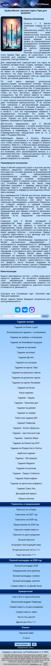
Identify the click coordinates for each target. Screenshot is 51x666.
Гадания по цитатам (26, 468)
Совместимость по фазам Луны (26, 586)
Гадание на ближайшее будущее (26, 342)
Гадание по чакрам (26, 413)
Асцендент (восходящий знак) (26, 545)
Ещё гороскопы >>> (26, 555)
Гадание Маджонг (26, 463)
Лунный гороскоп (26, 540)
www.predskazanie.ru (11, 301)
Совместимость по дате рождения (26, 607)
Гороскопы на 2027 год (26, 514)
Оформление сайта (25, 648)
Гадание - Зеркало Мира (26, 438)
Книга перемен (26, 393)
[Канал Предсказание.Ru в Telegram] (18, 312)
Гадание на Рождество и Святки (26, 448)
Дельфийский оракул (26, 493)
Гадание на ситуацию (26, 362)
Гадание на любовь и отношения (26, 337)
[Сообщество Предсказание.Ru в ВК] (25, 312)
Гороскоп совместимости (26, 530)
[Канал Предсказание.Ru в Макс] (32, 312)
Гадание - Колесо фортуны (26, 428)
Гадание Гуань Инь (26, 488)
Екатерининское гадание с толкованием (26, 332)
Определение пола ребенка (26, 571)
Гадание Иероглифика (26, 478)
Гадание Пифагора (26, 423)
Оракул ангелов (26, 498)
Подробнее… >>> (35, 664)
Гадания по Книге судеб (26, 327)
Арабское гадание (26, 453)
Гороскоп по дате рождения (26, 535)
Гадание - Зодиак (26, 398)
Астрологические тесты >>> (26, 550)
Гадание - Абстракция (26, 458)
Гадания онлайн (25, 322)
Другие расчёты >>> (26, 622)
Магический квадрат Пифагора (26, 602)
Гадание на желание (26, 347)
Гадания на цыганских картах (26, 378)
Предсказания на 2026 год (26, 525)
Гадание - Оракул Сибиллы (26, 473)
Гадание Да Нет (26, 357)
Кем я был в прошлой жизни (26, 597)
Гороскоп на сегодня (26, 509)
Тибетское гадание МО (26, 418)
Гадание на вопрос (26, 352)
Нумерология (26, 591)
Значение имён (26, 633)
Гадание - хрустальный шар (26, 433)
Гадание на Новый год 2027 (26, 443)
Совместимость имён (26, 612)
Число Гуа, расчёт (26, 617)
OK (45, 664)
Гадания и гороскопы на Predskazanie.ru (21, 652)
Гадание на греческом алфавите (26, 483)
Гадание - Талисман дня (26, 403)
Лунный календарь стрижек (26, 576)
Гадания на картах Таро (26, 367)
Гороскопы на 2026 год (26, 519)
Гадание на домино (26, 408)
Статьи (26, 638)
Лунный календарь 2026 (26, 566)
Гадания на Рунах (26, 388)
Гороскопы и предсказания (25, 504)
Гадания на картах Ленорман (26, 383)
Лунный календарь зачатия (26, 581)
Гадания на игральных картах (26, 372)
